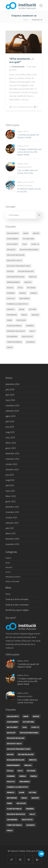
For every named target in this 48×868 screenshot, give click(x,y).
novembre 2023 (12, 405)
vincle (9, 347)
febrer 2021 (11, 533)
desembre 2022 (12, 453)
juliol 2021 (10, 528)
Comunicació (18, 66)
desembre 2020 (12, 538)
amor (25, 233)
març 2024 (10, 400)
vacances (30, 342)
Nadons (35, 315)
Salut (32, 331)
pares (9, 320)
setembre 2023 (12, 410)
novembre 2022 (12, 459)
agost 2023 (10, 416)
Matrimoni (12, 315)
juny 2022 (10, 474)
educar (10, 271)
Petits (26, 131)
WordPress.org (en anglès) (17, 610)
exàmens (11, 293)
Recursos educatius (16, 331)
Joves (14, 107)
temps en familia (14, 342)
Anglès (36, 233)
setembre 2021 (12, 522)
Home (25, 20)
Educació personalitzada (18, 266)
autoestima (28, 239)
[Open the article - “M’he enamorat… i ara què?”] (15, 42)
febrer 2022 (11, 496)
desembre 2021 (12, 506)
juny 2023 (10, 426)
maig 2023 (10, 432)
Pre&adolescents (25, 107)
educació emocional (29, 249)
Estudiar (31, 287)
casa (24, 244)
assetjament (12, 239)
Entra (8, 594)
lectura (32, 309)
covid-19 (35, 244)
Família (20, 131)
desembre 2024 (12, 384)
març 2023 (10, 437)
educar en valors (26, 271)
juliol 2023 (10, 421)
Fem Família (25, 298)
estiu (20, 287)
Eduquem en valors (15, 277)
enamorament (13, 282)
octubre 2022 (11, 464)
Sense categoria (12, 581)
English (27, 282)
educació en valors (15, 255)
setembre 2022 (12, 469)
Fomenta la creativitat (17, 304)
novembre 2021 (12, 512)
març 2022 (10, 491)
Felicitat (11, 298)
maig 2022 (10, 480)
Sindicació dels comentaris (17, 604)
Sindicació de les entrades (17, 599)
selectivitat (27, 336)
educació (11, 249)
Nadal (24, 315)
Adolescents (13, 233)
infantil (10, 309)
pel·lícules (21, 320)
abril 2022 (10, 485)
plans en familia (14, 326)
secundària (12, 336)
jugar (21, 309)
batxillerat (12, 244)
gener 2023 (11, 448)
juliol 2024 (10, 389)
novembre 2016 (12, 544)
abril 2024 (10, 394)
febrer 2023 (11, 442)
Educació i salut (14, 260)
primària (30, 326)
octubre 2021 (11, 517)
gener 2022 (11, 501)
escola (10, 287)
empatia (32, 277)
